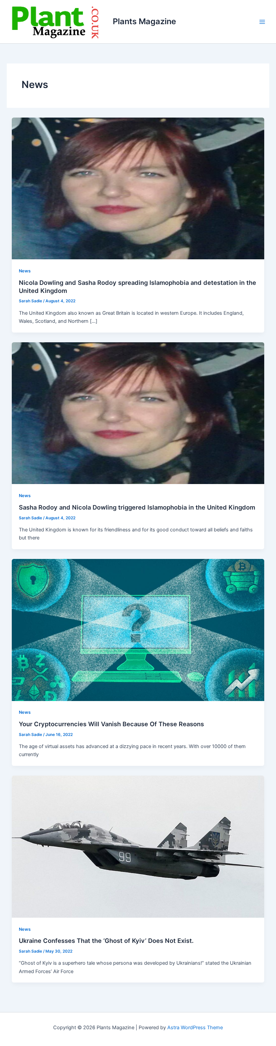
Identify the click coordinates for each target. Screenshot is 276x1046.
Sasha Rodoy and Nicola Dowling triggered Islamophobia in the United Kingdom (137, 507)
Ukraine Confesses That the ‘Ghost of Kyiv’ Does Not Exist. (106, 940)
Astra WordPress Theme (195, 1028)
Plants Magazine (144, 21)
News (25, 270)
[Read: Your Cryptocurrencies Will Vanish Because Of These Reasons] (138, 629)
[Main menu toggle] (262, 22)
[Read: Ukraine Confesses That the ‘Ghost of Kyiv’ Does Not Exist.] (138, 846)
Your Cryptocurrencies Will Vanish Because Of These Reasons (111, 724)
